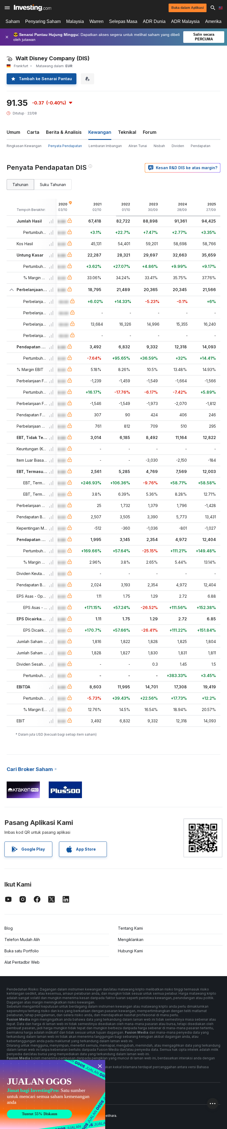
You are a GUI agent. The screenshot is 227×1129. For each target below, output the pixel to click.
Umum (13, 132)
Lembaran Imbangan (105, 146)
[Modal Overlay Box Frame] (52, 1094)
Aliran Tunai (137, 146)
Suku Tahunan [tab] (53, 184)
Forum (149, 132)
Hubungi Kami (130, 950)
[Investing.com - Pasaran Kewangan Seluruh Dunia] (32, 7)
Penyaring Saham (43, 21)
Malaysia (75, 21)
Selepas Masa (123, 21)
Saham (13, 21)
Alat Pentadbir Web (22, 962)
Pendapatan (200, 146)
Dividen (178, 146)
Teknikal (127, 132)
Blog (8, 928)
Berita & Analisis (64, 132)
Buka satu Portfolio (21, 950)
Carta (33, 132)
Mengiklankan (130, 939)
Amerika (213, 21)
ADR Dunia (154, 21)
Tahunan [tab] (20, 184)
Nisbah (159, 146)
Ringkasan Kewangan (24, 146)
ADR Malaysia (185, 21)
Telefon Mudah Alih (22, 939)
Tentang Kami (130, 928)
